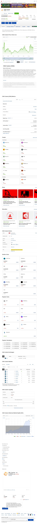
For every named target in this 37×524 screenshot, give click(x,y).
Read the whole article (6, 205)
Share (6, 13)
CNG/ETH (16, 382)
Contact (22, 513)
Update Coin (16, 13)
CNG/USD (16, 376)
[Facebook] (28, 514)
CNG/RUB (16, 371)
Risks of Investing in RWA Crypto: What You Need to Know (25, 224)
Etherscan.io (34, 115)
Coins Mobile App (13, 240)
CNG (16, 99)
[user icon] (34, 1)
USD (34, 99)
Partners (31, 513)
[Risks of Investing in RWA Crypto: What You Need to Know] (25, 215)
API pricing (14, 513)
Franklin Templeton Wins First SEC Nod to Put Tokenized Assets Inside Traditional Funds (9, 202)
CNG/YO (16, 380)
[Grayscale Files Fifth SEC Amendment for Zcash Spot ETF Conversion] (25, 193)
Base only (15, 405)
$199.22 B (15, 2)
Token (36, 109)
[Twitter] (30, 514)
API (11, 513)
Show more (4, 80)
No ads (28, 513)
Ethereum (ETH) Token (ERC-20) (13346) (16, 249)
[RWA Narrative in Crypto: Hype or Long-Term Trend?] (10, 215)
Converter (25, 513)
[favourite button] (2, 13)
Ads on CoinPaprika (7, 513)
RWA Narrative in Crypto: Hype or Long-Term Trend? (9, 224)
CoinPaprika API (11, 62)
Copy (17, 244)
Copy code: (3, 507)
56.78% (24, 2)
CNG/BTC (16, 378)
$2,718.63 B (5, 2)
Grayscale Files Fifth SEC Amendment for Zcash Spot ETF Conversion (25, 202)
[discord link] (34, 514)
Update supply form (6, 133)
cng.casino (35, 106)
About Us (2, 513)
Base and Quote (10, 405)
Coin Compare (11, 13)
